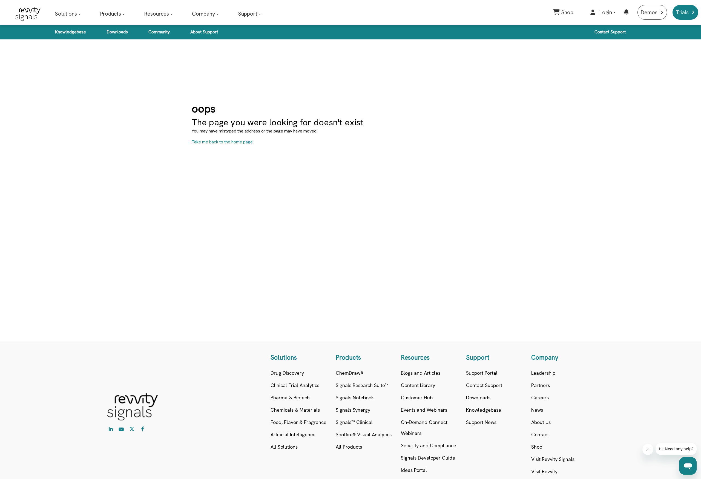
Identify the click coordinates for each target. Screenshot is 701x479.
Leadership (543, 373)
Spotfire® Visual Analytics (364, 434)
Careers (540, 397)
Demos (648, 12)
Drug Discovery (287, 373)
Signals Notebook (355, 397)
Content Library (418, 385)
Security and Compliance (428, 445)
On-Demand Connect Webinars (424, 427)
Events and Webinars (424, 410)
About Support (204, 32)
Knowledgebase (70, 32)
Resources (156, 13)
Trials (682, 12)
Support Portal (482, 373)
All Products (349, 447)
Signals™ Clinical (354, 422)
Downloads (117, 32)
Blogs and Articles (420, 373)
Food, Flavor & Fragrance (298, 422)
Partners (540, 385)
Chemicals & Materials (295, 410)
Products (110, 13)
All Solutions (284, 447)
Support (247, 13)
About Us (541, 422)
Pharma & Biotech (290, 397)
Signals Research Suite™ (362, 385)
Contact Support (610, 32)
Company (203, 13)
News (537, 410)
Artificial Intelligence (293, 434)
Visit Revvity (544, 471)
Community (159, 32)
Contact (540, 434)
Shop (536, 447)
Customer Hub (417, 397)
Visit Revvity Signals (552, 459)
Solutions (66, 13)
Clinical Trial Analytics (295, 385)
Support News (481, 422)
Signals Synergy (353, 410)
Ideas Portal (414, 470)
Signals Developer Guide (428, 458)
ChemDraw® (349, 373)
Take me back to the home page (222, 142)
